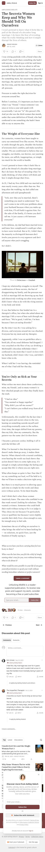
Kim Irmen (11, 660)
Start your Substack (16, 842)
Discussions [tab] (18, 740)
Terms (27, 837)
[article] (22, 752)
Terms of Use (34, 820)
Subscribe (32, 3)
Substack (11, 847)
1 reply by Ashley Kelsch (17, 719)
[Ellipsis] (42, 660)
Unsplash (31, 280)
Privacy (21, 837)
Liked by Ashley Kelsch (15, 663)
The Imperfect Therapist (15, 690)
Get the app (33, 842)
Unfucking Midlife (9, 10)
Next (38, 625)
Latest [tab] (10, 740)
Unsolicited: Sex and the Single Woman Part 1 (16, 747)
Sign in (40, 3)
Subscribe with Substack (24, 815)
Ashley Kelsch (12, 44)
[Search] (41, 740)
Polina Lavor (21, 280)
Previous (8, 625)
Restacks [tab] (16, 640)
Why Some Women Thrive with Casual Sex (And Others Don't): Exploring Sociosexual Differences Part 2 (16, 767)
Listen (40, 45)
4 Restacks (27, 610)
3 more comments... (9, 729)
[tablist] (11, 640)
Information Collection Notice (29, 822)
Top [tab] (4, 740)
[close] (38, 774)
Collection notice (37, 837)
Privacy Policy (23, 824)
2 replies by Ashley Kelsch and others (22, 683)
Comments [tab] (7, 640)
